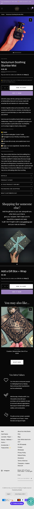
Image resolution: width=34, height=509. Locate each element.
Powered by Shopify (17, 489)
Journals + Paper (6, 437)
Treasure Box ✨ (6, 447)
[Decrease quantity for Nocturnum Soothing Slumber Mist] (2, 88)
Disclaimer (21, 458)
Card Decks (4, 434)
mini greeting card (26, 222)
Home (2, 14)
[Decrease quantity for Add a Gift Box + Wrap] (2, 286)
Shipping (3, 71)
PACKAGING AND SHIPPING (10, 188)
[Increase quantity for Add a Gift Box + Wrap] (7, 286)
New (2, 431)
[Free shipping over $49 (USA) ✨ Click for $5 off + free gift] (17, 2)
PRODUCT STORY (7, 180)
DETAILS (4, 175)
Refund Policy (22, 455)
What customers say (9, 193)
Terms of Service (22, 460)
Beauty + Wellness (6, 439)
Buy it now (17, 93)
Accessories (4, 445)
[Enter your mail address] (31, 478)
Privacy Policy (22, 452)
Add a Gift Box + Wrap (13, 271)
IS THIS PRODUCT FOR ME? (10, 184)
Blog (19, 437)
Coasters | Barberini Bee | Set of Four (17, 351)
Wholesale (21, 450)
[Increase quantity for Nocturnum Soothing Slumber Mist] (7, 88)
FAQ (19, 434)
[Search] (28, 8)
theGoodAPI (22, 396)
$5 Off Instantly (22, 444)
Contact (20, 447)
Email (19, 475)
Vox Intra (17, 349)
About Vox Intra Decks (24, 431)
